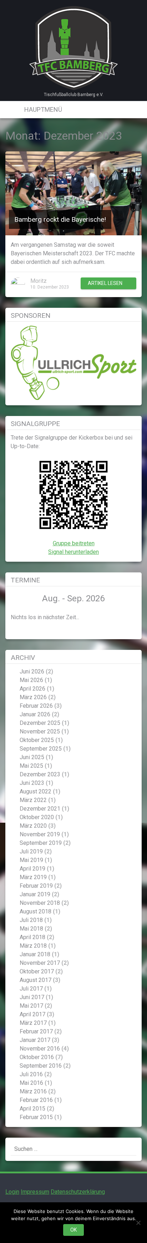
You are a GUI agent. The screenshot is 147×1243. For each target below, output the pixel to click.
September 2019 (41, 842)
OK (73, 1230)
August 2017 (35, 980)
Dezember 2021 (40, 808)
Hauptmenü (42, 109)
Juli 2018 (31, 920)
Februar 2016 (36, 1100)
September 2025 (41, 748)
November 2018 (40, 902)
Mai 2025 (31, 765)
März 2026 (33, 697)
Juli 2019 (31, 851)
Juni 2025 (32, 757)
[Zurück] (23, 598)
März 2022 (33, 800)
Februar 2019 (36, 885)
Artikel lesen (105, 283)
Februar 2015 (36, 1117)
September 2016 (41, 1065)
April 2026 (32, 688)
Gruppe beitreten (74, 543)
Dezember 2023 (40, 774)
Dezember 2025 (40, 723)
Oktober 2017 (37, 971)
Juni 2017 (32, 997)
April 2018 (32, 937)
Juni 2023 (32, 783)
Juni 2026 (32, 671)
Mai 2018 (31, 928)
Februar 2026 (36, 705)
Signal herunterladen (73, 551)
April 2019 (32, 868)
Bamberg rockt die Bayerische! (60, 219)
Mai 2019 (31, 860)
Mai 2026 (31, 680)
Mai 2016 (31, 1082)
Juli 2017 (31, 988)
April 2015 (32, 1108)
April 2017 (32, 1014)
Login (12, 1191)
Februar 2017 (36, 1031)
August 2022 (35, 791)
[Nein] (138, 1222)
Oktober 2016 (37, 1057)
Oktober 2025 (37, 740)
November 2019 (40, 834)
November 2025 (40, 731)
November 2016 (40, 1048)
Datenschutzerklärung (78, 1191)
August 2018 (35, 911)
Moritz (38, 280)
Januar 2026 (35, 714)
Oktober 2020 (37, 817)
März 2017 (33, 1022)
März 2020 (33, 825)
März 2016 (33, 1091)
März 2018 (33, 945)
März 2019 (33, 877)
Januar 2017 (35, 1040)
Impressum (35, 1191)
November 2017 (40, 962)
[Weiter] (123, 598)
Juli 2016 (31, 1074)
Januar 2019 (35, 894)
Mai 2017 (31, 1005)
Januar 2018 (35, 954)
